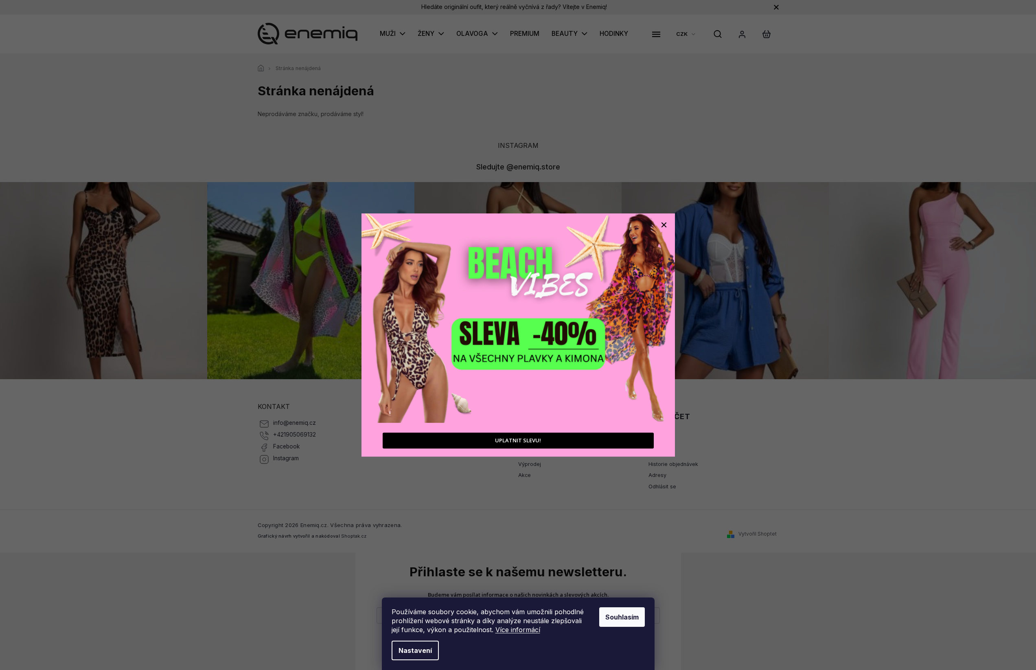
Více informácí (517, 630)
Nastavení (415, 650)
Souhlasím (622, 617)
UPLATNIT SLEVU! (518, 440)
